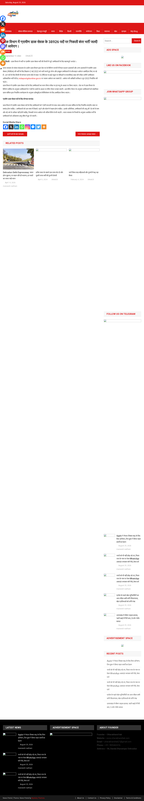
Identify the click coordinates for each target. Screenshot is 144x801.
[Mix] (3, 52)
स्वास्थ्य (107, 31)
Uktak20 (29, 56)
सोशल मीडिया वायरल (25, 31)
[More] (43, 126)
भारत (53, 31)
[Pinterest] (3, 41)
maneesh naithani (10, 186)
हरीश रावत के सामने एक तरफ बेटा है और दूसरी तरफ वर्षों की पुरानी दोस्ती (49, 174)
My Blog (134, 31)
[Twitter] (38, 126)
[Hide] (1, 69)
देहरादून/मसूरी (42, 31)
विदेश (61, 31)
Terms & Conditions (133, 798)
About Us (80, 798)
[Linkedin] (16, 126)
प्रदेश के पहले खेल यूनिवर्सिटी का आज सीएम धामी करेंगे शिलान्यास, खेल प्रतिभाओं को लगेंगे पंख (127, 598)
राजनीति (79, 31)
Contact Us (92, 798)
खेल (115, 31)
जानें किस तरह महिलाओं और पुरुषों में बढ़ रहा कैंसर (83, 174)
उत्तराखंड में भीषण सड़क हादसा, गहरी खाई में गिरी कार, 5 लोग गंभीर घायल (128, 618)
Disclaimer (118, 798)
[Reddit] (3, 29)
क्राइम (124, 31)
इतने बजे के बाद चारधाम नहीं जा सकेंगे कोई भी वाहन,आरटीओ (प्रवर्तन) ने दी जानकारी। (17, 134)
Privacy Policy (105, 798)
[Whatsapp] (22, 126)
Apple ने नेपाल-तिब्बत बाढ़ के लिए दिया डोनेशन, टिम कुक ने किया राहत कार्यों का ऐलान (128, 539)
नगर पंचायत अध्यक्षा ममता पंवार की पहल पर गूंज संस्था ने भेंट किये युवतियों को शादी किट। (89, 134)
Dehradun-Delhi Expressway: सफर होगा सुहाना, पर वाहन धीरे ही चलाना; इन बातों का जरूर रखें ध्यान (18, 175)
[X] (11, 126)
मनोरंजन (89, 31)
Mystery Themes (38, 798)
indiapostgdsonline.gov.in (30, 78)
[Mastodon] (3, 46)
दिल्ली (69, 31)
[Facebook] (5, 126)
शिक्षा (98, 31)
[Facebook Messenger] (33, 126)
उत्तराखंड (8, 31)
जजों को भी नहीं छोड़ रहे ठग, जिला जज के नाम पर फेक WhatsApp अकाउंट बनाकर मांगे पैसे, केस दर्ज (127, 558)
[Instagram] (27, 126)
